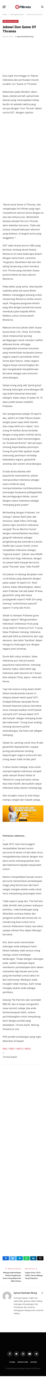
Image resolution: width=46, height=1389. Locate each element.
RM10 (19, 1048)
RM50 (28, 1048)
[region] (23, 158)
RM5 (11, 1048)
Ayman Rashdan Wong (25, 36)
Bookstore (23, 1362)
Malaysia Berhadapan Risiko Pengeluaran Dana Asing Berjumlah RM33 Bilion (12, 1276)
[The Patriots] (23, 6)
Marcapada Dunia (11, 21)
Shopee (33, 1362)
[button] (4, 7)
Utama (12, 1362)
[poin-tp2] (23, 820)
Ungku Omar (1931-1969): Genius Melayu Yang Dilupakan (34, 1275)
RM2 (5, 1048)
